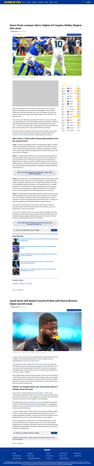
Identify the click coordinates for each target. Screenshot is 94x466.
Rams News (22, 283)
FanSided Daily (17, 456)
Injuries (51, 2)
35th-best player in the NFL (41, 393)
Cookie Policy (77, 456)
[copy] (21, 35)
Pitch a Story (30, 456)
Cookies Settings (63, 458)
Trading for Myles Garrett (19, 357)
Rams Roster (15, 283)
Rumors (29, 2)
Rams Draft (29, 283)
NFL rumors (46, 120)
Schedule (34, 2)
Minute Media (11, 462)
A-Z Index (48, 458)
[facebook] (83, 2)
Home (14, 290)
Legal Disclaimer (17, 458)
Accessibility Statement (33, 458)
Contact (48, 453)
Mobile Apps (77, 453)
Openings (30, 453)
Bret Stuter (15, 31)
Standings (40, 2)
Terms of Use (63, 456)
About (14, 453)
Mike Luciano (15, 307)
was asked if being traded (43, 364)
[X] (86, 2)
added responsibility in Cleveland (33, 402)
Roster (46, 2)
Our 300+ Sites (63, 453)
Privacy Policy (50, 456)
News (23, 2)
